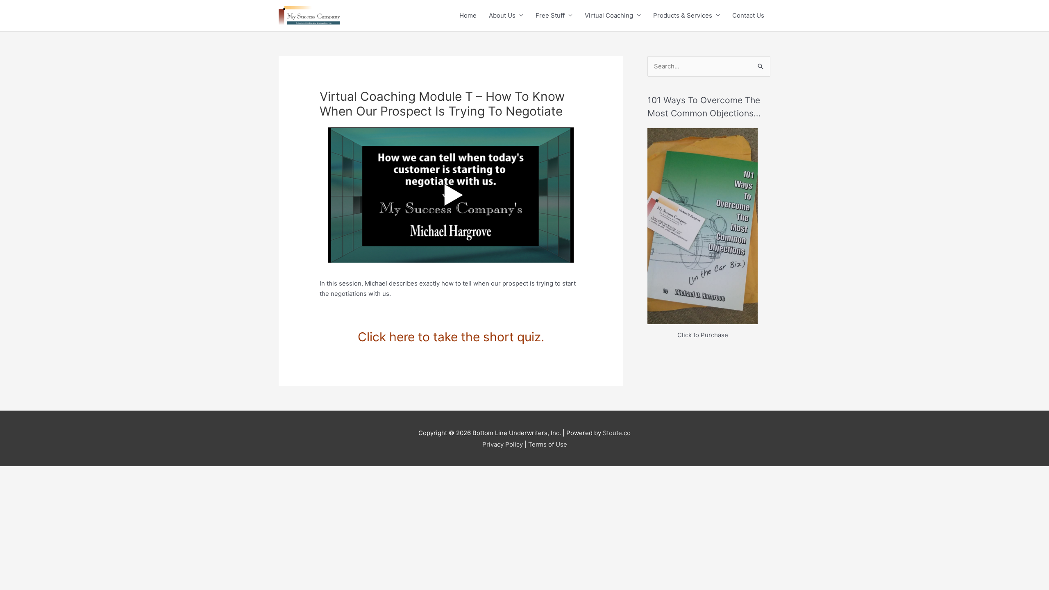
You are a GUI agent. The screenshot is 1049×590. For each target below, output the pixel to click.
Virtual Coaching (609, 15)
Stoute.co (617, 433)
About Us (502, 15)
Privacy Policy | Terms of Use (524, 444)
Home (468, 15)
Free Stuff (550, 15)
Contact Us (748, 15)
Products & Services (682, 15)
